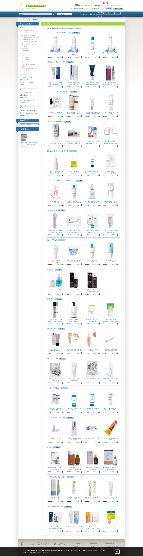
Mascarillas (25, 60)
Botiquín (23, 85)
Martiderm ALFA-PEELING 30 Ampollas (55, 527)
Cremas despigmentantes (30, 37)
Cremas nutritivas (27, 39)
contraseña (95, 9)
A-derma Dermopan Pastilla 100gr (92, 320)
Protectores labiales (28, 64)
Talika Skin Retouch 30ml (74, 527)
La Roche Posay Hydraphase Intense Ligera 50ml (110, 262)
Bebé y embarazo (27, 82)
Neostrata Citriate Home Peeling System (74, 231)
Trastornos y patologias (29, 113)
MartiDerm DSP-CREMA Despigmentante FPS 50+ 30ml (74, 113)
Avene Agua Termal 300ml (74, 53)
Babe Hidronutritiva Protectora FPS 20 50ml (110, 142)
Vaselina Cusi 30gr (55, 438)
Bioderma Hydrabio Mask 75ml (110, 379)
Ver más (76, 32)
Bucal (22, 87)
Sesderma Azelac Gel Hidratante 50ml (55, 498)
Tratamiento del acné (29, 69)
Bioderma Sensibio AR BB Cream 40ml (111, 201)
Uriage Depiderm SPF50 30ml (110, 113)
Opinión (24, 128)
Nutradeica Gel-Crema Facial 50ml (56, 409)
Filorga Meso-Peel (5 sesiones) (55, 379)
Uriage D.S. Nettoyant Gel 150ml (74, 409)
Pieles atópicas (27, 62)
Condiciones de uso (111, 546)
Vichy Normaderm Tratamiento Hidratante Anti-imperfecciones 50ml (74, 499)
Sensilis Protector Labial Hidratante (74, 438)
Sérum (24, 66)
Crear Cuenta (118, 8)
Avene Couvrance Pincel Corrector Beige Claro (110, 350)
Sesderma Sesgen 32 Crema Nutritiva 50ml (74, 142)
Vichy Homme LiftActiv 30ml (74, 290)
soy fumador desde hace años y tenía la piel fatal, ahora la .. (29, 143)
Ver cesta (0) (84, 14)
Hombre (24, 53)
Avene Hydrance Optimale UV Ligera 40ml (55, 261)
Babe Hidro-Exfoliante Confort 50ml (92, 231)
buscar (22, 14)
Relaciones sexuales (27, 110)
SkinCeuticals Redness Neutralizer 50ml (92, 201)
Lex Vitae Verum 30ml (55, 290)
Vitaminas (24, 115)
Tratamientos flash (27, 71)
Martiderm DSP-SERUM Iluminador (110, 468)
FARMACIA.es (25, 19)
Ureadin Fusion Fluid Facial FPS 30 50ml (92, 142)
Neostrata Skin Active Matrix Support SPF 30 (55, 83)
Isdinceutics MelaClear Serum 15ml (56, 113)
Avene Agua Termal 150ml (56, 53)
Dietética (23, 95)
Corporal (23, 74)
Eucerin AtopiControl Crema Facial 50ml (110, 409)
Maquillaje (25, 57)
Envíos (76, 546)
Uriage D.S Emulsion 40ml (92, 409)
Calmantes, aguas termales (58, 32)
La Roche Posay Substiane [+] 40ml (55, 142)
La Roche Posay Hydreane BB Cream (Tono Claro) (92, 262)
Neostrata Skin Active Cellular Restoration (92, 83)
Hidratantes (25, 51)
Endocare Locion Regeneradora (74, 172)
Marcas (24, 120)
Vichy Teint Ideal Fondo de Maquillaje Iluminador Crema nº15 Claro (74, 350)
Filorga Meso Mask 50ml (92, 379)
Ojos (21, 108)
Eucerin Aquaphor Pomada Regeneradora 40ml (92, 173)
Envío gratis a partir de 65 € (90, 5)
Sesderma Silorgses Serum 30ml (92, 468)
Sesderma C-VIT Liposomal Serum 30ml (74, 468)
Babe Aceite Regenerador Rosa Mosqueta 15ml (111, 173)
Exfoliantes (25, 48)
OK (117, 551)
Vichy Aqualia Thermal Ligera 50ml (74, 261)
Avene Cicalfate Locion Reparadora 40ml (56, 172)
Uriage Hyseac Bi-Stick (92, 497)
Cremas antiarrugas (28, 35)
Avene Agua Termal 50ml (110, 53)
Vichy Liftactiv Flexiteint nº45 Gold (92, 350)
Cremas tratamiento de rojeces (60, 180)
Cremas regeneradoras (29, 42)
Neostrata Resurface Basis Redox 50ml (74, 83)
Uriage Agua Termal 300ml (92, 53)
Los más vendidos (27, 100)
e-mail (81, 9)
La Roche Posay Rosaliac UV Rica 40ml (74, 201)
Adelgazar (24, 79)
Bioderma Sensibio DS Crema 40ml (56, 201)
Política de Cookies (43, 552)
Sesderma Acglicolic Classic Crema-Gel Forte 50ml (110, 84)
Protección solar (26, 77)
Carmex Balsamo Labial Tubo (110, 438)
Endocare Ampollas (111, 527)
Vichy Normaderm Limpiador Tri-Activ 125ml (110, 320)
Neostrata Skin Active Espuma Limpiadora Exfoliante (55, 232)
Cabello (23, 90)
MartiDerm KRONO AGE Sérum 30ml (55, 468)
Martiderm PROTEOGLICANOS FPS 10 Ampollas (92, 528)
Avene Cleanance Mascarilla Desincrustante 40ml (74, 380)
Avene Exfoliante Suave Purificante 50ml (110, 231)
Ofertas (23, 105)
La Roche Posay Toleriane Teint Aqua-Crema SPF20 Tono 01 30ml (56, 351)
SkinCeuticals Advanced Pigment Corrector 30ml (92, 113)
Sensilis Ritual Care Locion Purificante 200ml (55, 320)
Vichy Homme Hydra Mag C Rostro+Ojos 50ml (92, 290)
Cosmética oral (26, 92)
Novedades (24, 102)
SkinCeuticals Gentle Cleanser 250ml (74, 320)
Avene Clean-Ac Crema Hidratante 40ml (110, 498)
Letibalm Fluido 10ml (92, 438)
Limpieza (24, 55)
